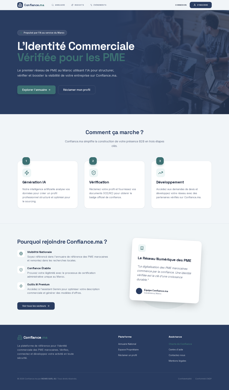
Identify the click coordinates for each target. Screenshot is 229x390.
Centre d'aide (176, 349)
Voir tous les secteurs (34, 306)
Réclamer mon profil (76, 89)
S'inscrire (202, 5)
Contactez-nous (177, 355)
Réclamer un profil (127, 355)
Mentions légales (177, 360)
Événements (100, 5)
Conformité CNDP (203, 379)
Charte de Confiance (180, 344)
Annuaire (60, 5)
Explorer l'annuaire (34, 89)
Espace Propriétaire (128, 349)
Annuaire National (127, 344)
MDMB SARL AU (48, 379)
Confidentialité (185, 379)
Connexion (181, 5)
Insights (79, 5)
